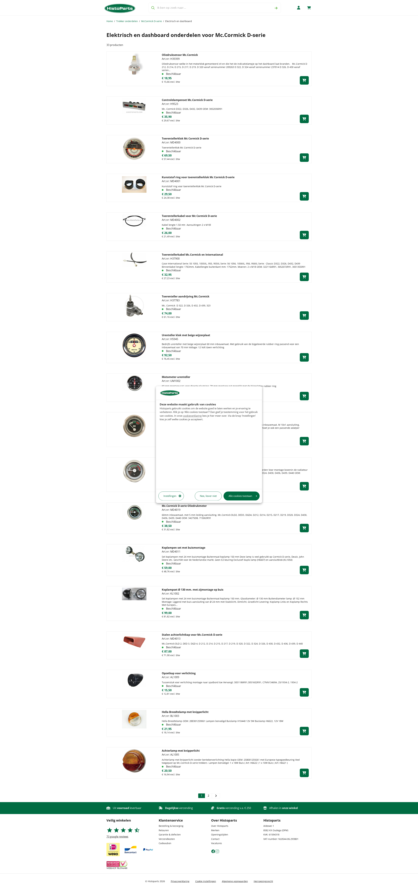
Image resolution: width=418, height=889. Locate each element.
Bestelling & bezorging (171, 825)
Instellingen (169, 496)
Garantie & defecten (170, 834)
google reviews (117, 836)
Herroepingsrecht (263, 881)
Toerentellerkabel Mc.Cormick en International (192, 254)
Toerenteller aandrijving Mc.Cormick (185, 296)
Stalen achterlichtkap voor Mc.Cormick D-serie (192, 634)
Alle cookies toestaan (240, 496)
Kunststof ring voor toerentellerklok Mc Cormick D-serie (198, 177)
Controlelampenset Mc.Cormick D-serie (187, 100)
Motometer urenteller (176, 377)
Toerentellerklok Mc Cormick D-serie (185, 138)
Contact (215, 838)
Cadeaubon (165, 843)
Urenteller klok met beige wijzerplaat (186, 335)
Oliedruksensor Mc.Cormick (180, 55)
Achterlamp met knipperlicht (181, 750)
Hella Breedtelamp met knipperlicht (185, 712)
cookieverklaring (192, 415)
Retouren (164, 830)
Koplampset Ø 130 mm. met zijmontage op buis (192, 589)
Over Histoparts (219, 825)
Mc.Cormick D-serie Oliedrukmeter (184, 506)
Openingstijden (219, 834)
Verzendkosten (167, 838)
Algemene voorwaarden (235, 881)
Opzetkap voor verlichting (179, 673)
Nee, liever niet (208, 496)
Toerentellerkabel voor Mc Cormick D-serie (189, 216)
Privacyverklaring (180, 881)
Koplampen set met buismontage (183, 547)
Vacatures (216, 843)
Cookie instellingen (205, 881)
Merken (215, 830)
